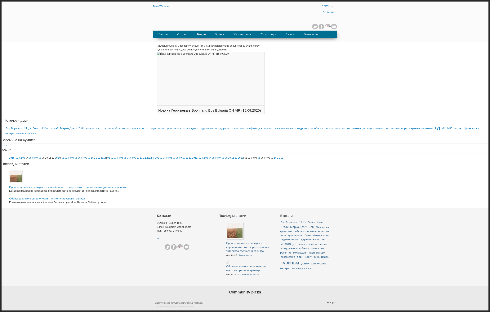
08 (40, 157)
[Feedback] (4, 63)
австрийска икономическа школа (128, 128)
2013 (103, 157)
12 (98, 157)
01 (17, 157)
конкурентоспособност (309, 128)
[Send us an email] (334, 28)
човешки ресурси (26, 133)
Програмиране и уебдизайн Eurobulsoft (174, 306)
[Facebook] (174, 247)
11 (95, 157)
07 (36, 157)
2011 (195, 157)
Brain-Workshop (161, 6)
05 (30, 157)
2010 (240, 157)
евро (235, 128)
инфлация (254, 128)
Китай (54, 128)
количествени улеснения (278, 128)
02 (20, 157)
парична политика (421, 128)
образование (392, 128)
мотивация (358, 128)
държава (225, 128)
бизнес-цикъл (190, 128)
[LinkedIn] (328, 28)
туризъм (443, 127)
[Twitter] (315, 28)
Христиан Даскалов (249, 275)
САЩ (81, 128)
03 (23, 157)
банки (177, 128)
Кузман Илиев (245, 255)
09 (89, 157)
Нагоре (331, 302)
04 (72, 157)
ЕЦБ (27, 128)
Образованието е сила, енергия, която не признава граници (47, 198)
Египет (36, 128)
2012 (149, 157)
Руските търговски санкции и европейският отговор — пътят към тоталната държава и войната (68, 187)
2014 (57, 157)
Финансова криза (96, 128)
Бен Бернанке (14, 128)
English (330, 12)
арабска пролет (165, 128)
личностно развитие (337, 128)
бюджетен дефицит (209, 128)
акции (153, 128)
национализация (375, 128)
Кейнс (45, 128)
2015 (12, 157)
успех (458, 128)
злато (242, 128)
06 (33, 157)
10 (92, 157)
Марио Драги (68, 128)
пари (404, 128)
